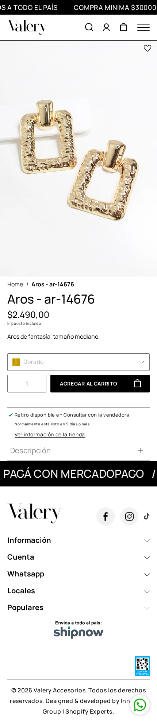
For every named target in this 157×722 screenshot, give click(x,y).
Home (15, 284)
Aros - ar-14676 (52, 284)
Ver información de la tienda (50, 434)
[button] (89, 27)
